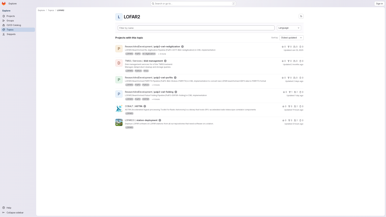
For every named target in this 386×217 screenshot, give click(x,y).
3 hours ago (298, 124)
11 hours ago (298, 110)
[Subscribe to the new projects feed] (301, 16)
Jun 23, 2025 (297, 50)
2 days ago (298, 81)
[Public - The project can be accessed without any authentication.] (182, 46)
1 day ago (299, 95)
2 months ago (297, 64)
